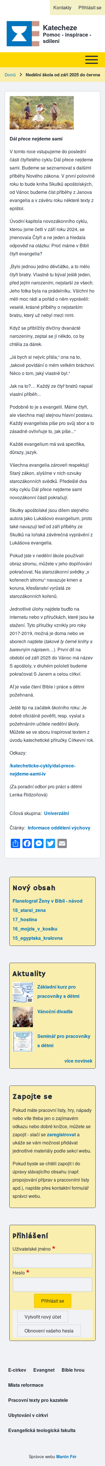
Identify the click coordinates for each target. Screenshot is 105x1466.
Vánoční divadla (55, 1011)
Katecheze (60, 27)
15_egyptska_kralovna (38, 938)
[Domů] (22, 33)
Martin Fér (66, 1456)
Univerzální (56, 813)
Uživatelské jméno (32, 1248)
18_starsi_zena (29, 910)
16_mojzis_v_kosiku (35, 928)
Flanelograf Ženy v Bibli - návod (48, 900)
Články (17, 827)
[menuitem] (62, 7)
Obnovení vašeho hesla (49, 1330)
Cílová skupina (25, 813)
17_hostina (25, 919)
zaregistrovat (62, 1134)
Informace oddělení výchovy (59, 827)
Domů (10, 74)
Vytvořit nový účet (42, 1316)
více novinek (78, 1060)
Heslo (19, 1272)
